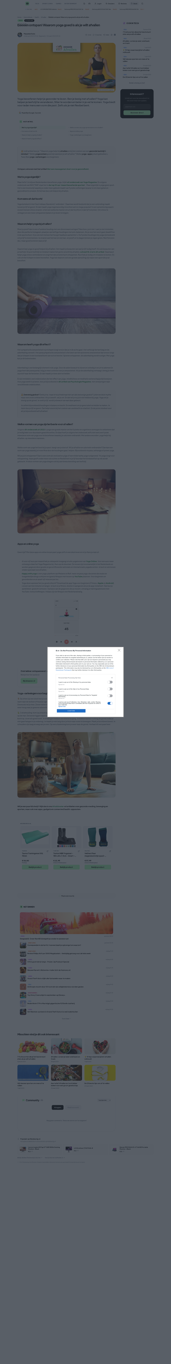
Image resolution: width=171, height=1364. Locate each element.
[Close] (120, 651)
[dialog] (85, 682)
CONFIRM (71, 711)
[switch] (110, 682)
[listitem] (85, 678)
